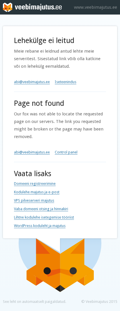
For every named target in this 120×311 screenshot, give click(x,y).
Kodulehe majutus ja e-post (36, 192)
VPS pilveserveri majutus (34, 200)
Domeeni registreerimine (35, 183)
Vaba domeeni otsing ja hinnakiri (41, 209)
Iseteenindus (65, 82)
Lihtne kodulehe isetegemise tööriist (44, 217)
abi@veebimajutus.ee (32, 82)
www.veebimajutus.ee (95, 7)
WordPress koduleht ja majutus (40, 226)
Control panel (66, 152)
